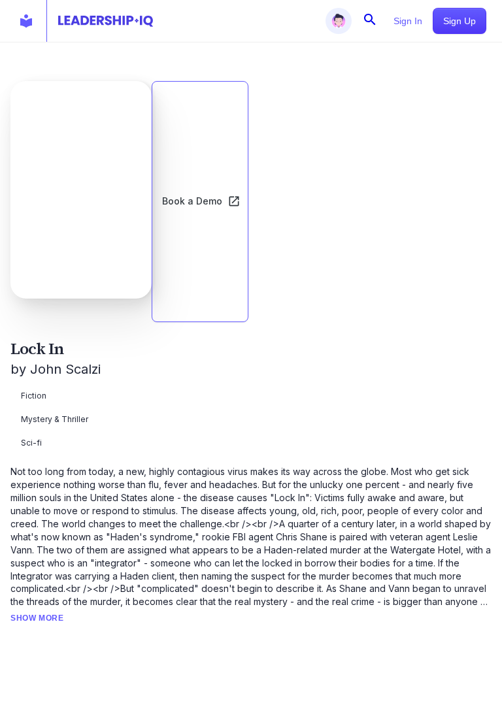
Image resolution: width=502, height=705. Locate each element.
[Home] (106, 21)
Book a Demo (192, 200)
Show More (36, 618)
